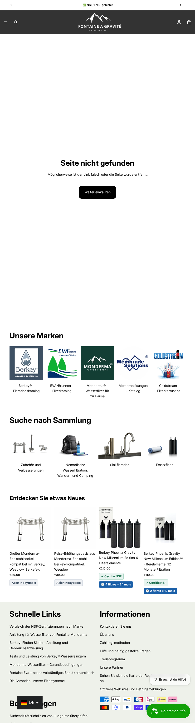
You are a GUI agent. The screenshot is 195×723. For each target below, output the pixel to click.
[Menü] (5, 22)
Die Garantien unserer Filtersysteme (37, 681)
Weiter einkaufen (97, 192)
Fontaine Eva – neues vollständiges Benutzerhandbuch (52, 673)
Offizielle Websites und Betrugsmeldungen (133, 689)
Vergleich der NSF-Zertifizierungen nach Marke (46, 626)
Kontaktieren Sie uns (116, 626)
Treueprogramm (112, 659)
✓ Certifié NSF (111, 576)
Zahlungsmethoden (115, 643)
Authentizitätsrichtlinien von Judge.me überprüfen (49, 715)
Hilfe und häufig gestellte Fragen (125, 651)
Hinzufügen (137, 540)
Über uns (107, 634)
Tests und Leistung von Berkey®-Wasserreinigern (48, 656)
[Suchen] (15, 22)
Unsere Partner (111, 667)
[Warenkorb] (189, 22)
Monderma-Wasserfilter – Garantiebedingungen (46, 664)
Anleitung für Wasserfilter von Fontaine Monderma (48, 634)
